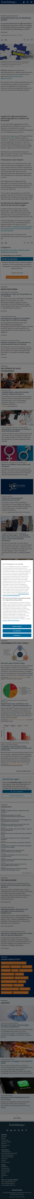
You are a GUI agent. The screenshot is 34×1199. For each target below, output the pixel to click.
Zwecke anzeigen (17, 626)
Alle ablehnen (17, 631)
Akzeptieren (17, 635)
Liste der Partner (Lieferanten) (11, 620)
